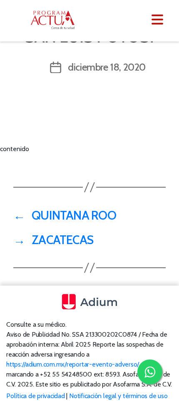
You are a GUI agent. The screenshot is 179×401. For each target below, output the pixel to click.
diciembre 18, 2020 (107, 67)
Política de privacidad (35, 396)
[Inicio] (57, 20)
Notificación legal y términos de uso (118, 396)
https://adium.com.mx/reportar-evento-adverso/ (72, 364)
